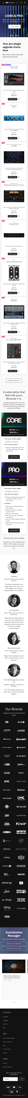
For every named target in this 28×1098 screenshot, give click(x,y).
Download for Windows (14, 944)
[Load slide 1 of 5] (11, 35)
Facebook (5, 1016)
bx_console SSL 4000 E (14, 340)
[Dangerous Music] (7, 764)
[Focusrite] (7, 790)
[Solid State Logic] (7, 883)
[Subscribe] (22, 1079)
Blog (4, 1027)
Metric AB (14, 68)
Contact (5, 1053)
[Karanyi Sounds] (21, 815)
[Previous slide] (8, 35)
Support (5, 1063)
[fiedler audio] (21, 781)
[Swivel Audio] (21, 891)
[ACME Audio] (7, 722)
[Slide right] (17, 1002)
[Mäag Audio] (7, 858)
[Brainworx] (21, 747)
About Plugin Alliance (9, 1038)
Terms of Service (7, 1042)
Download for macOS (14, 948)
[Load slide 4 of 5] (16, 35)
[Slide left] (10, 1002)
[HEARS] (21, 807)
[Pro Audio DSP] (21, 866)
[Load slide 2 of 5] (12, 35)
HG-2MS (14, 146)
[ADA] (21, 722)
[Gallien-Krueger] (21, 798)
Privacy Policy (6, 1049)
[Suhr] (7, 891)
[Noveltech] (7, 866)
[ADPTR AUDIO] (7, 731)
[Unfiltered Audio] (21, 908)
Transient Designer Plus (14, 262)
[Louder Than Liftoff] (7, 841)
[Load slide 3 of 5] (14, 35)
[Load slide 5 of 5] (17, 35)
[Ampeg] (7, 739)
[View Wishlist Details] (21, 3)
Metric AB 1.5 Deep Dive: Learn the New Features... (12, 977)
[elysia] (21, 773)
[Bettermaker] (21, 739)
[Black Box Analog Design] (7, 747)
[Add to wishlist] (18, 99)
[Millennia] (7, 849)
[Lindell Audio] (7, 832)
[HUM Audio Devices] (7, 815)
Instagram (6, 1020)
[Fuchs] (7, 798)
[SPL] (21, 883)
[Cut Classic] (21, 756)
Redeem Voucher (7, 1067)
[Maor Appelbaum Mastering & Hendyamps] (21, 841)
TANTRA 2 (14, 301)
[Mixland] (21, 849)
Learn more (14, 26)
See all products (14, 380)
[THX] (21, 900)
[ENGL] (7, 781)
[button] (3, 3)
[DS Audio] (7, 773)
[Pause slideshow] (19, 35)
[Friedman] (21, 790)
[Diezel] (21, 764)
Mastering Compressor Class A (14, 185)
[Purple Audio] (7, 874)
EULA (4, 1045)
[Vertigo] (7, 917)
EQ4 (14, 107)
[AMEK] (21, 731)
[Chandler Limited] (7, 756)
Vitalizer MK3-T (14, 224)
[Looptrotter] (21, 832)
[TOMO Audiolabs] (7, 908)
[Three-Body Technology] (7, 900)
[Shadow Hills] (21, 874)
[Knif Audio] (21, 824)
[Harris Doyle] (7, 807)
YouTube (5, 1024)
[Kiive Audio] (7, 824)
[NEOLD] (21, 858)
